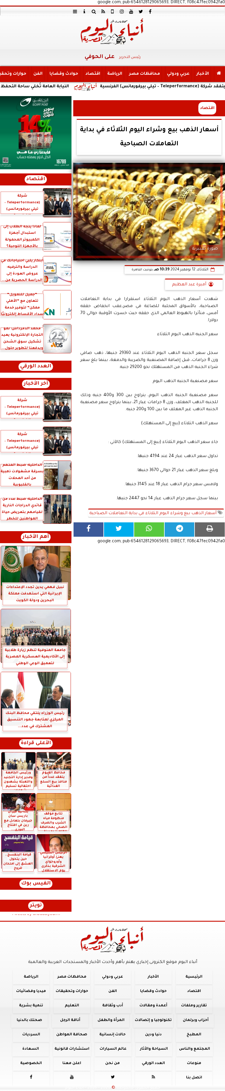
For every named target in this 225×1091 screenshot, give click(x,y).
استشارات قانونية (71, 1049)
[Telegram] (179, 529)
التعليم (72, 1006)
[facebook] (150, 11)
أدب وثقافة (112, 1006)
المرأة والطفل (111, 1020)
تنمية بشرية (31, 1006)
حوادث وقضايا (64, 74)
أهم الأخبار (36, 537)
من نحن (112, 1063)
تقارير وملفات (194, 1006)
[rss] (103, 11)
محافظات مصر (144, 74)
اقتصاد (92, 74)
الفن (37, 74)
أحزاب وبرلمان (196, 1020)
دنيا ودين (153, 1035)
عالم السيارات (113, 1049)
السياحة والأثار (154, 1049)
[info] (84, 11)
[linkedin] (122, 11)
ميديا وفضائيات (31, 991)
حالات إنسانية (112, 1035)
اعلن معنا (71, 1063)
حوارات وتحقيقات (72, 991)
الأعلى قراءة (36, 743)
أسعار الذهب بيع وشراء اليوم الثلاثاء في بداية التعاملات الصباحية (153, 513)
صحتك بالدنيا (29, 1020)
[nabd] (112, 11)
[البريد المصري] (35, 132)
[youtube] (131, 11)
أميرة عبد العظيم (189, 284)
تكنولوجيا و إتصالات (153, 1020)
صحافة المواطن (71, 1035)
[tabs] (75, 11)
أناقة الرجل (70, 1020)
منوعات (194, 1063)
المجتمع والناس (194, 1049)
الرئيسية (193, 977)
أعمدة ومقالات (153, 1006)
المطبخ (194, 1035)
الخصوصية (31, 1063)
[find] (93, 11)
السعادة (30, 1049)
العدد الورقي (35, 366)
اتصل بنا (194, 1078)
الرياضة (114, 74)
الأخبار (203, 74)
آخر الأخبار (36, 384)
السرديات (31, 1035)
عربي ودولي (178, 74)
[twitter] (140, 11)
